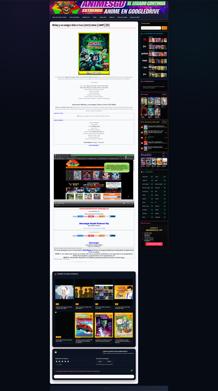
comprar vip (86, 17)
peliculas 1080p (134, 17)
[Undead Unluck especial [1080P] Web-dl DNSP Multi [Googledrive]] (156, 47)
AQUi (104, 228)
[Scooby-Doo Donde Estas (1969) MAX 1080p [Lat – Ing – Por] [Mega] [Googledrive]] (165, 61)
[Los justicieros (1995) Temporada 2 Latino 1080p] (156, 54)
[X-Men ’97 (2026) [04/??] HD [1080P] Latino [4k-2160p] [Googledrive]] (153, 47)
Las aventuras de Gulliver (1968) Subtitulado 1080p (122, 308)
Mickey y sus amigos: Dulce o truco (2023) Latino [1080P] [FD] (81, 25)
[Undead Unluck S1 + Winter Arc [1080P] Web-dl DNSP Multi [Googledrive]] (159, 47)
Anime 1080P (102, 17)
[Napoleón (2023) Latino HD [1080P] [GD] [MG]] (165, 68)
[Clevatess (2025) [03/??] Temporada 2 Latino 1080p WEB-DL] (156, 40)
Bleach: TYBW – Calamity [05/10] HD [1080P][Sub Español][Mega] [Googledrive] (156, 142)
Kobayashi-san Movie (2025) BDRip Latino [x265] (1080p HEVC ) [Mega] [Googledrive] (156, 126)
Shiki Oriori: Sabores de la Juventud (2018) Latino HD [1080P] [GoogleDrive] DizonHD (155, 147)
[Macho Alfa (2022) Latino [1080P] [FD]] (165, 75)
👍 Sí (100, 361)
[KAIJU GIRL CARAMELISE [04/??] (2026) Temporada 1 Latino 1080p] (159, 40)
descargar (94, 243)
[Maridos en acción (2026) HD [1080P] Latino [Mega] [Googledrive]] (153, 61)
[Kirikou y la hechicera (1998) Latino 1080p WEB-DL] (162, 54)
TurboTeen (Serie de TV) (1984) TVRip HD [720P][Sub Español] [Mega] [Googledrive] (84, 341)
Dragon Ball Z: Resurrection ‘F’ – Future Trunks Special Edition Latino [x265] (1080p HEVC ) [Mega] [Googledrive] (156, 131)
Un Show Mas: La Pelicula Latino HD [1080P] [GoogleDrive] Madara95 (103, 340)
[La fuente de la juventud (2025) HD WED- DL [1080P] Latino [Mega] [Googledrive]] (153, 68)
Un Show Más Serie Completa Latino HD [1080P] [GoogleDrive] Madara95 (122, 341)
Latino (94, 17)
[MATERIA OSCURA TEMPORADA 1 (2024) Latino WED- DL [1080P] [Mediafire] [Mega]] (150, 68)
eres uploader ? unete (59, 17)
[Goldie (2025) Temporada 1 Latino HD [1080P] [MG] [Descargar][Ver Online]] (162, 68)
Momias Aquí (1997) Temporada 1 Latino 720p (102, 308)
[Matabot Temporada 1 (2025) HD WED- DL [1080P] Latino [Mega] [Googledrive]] (156, 68)
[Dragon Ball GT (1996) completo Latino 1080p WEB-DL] (150, 54)
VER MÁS (164, 94)
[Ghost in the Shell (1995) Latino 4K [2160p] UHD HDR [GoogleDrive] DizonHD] (159, 61)
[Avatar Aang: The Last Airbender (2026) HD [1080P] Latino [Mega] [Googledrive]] (150, 75)
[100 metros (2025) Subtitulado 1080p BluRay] (150, 40)
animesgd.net (109, 7)
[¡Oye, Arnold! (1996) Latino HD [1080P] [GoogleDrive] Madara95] (153, 75)
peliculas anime (122, 17)
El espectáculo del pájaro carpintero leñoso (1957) (64, 340)
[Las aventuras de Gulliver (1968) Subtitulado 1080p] (165, 40)
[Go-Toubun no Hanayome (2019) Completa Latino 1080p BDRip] (153, 40)
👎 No (109, 361)
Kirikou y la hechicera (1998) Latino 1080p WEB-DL (83, 308)
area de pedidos (74, 17)
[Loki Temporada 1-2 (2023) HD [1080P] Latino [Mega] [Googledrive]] (165, 47)
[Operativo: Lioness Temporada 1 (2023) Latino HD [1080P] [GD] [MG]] (159, 75)
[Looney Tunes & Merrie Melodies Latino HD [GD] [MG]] (162, 61)
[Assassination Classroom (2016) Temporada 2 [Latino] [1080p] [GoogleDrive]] (150, 61)
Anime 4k (111, 17)
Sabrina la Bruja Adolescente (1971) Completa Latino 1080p (64, 308)
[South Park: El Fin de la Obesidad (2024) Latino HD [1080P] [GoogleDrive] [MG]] (162, 75)
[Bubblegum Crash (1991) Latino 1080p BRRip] (162, 40)
